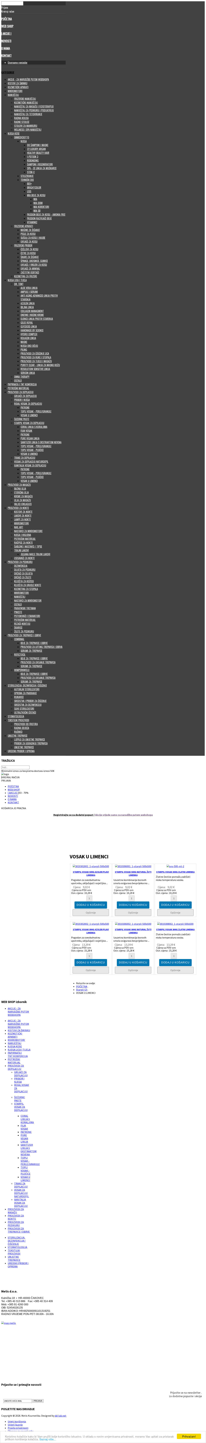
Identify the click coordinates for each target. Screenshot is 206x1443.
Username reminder (18, 62)
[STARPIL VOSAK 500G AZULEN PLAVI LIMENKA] (91, 866)
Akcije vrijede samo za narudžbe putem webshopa (124, 814)
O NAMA (5, 48)
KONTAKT (6, 55)
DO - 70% (23, 792)
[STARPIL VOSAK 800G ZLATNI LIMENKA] (175, 923)
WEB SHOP (7, 26)
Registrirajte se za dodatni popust (73, 814)
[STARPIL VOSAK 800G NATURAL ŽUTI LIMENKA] (133, 923)
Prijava (38, 1401)
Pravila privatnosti (18, 1427)
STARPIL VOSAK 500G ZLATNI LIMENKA (175, 871)
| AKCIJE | (6, 33)
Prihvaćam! (189, 1436)
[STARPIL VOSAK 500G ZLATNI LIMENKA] (175, 866)
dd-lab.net (60, 1415)
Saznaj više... (47, 1439)
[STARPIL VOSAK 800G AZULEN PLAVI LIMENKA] (91, 923)
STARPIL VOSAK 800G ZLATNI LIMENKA (175, 929)
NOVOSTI (6, 41)
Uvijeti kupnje (15, 1424)
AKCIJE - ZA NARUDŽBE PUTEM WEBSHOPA (18, 1011)
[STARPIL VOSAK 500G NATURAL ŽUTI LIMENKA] (133, 866)
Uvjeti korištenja (17, 1421)
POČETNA (6, 19)
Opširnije (91, 912)
